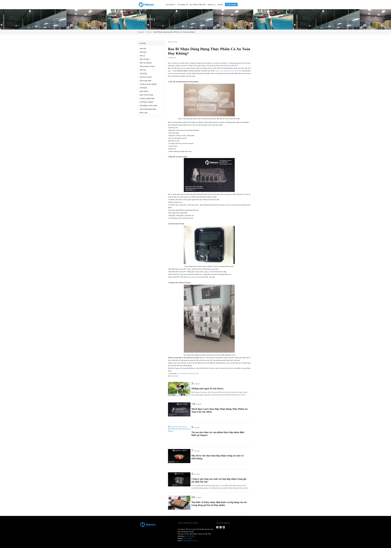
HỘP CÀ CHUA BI (146, 63)
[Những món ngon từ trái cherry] (179, 389)
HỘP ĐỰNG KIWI (145, 81)
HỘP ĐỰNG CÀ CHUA (147, 66)
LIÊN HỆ (220, 5)
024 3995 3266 (190, 536)
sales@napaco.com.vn (190, 541)
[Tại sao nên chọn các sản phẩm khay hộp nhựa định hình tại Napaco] (179, 429)
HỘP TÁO (143, 70)
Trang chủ (140, 32)
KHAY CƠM (143, 113)
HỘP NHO (143, 52)
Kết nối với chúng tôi (223, 523)
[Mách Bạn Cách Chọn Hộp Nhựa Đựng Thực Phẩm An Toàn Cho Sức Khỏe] (179, 409)
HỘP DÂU (143, 49)
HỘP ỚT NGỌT (145, 59)
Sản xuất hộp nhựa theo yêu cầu (188, 373)
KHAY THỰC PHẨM (146, 95)
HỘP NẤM (143, 74)
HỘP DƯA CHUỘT (146, 77)
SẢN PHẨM (170, 5)
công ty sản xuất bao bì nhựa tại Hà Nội (228, 71)
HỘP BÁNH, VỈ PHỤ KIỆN (148, 106)
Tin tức (149, 32)
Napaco (202, 357)
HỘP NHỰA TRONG (146, 102)
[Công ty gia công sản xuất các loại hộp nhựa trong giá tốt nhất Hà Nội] (179, 479)
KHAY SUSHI (144, 91)
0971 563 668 (187, 538)
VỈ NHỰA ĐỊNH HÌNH (147, 98)
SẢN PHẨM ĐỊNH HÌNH (148, 109)
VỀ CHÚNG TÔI (182, 5)
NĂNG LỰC (212, 5)
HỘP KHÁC (143, 88)
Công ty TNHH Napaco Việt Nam (188, 523)
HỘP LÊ (142, 56)
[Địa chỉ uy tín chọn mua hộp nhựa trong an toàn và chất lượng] (179, 456)
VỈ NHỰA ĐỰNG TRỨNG (148, 84)
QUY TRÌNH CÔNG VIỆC (198, 5)
